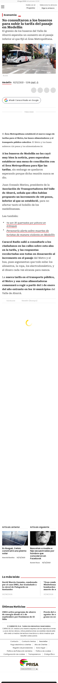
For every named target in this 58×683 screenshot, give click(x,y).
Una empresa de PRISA (29, 662)
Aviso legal (40, 648)
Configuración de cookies (14, 654)
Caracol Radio (13, 7)
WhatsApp (53, 90)
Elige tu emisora (48, 8)
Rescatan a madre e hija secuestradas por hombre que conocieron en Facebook (42, 553)
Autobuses (10, 301)
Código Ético (49, 654)
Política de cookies (43, 651)
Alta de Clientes (41, 645)
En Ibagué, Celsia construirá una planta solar (14, 551)
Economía (10, 15)
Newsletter (43, 641)
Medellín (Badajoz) (29, 301)
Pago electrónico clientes (21, 645)
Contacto (14, 641)
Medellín (6, 82)
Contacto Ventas (29, 641)
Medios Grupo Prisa (29, 669)
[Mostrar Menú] (2, 6)
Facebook (33, 90)
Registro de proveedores (23, 648)
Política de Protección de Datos (19, 651)
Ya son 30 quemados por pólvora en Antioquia (26, 224)
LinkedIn (46, 90)
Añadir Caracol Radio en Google (24, 100)
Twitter (40, 90)
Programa (31, 8)
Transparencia (34, 654)
